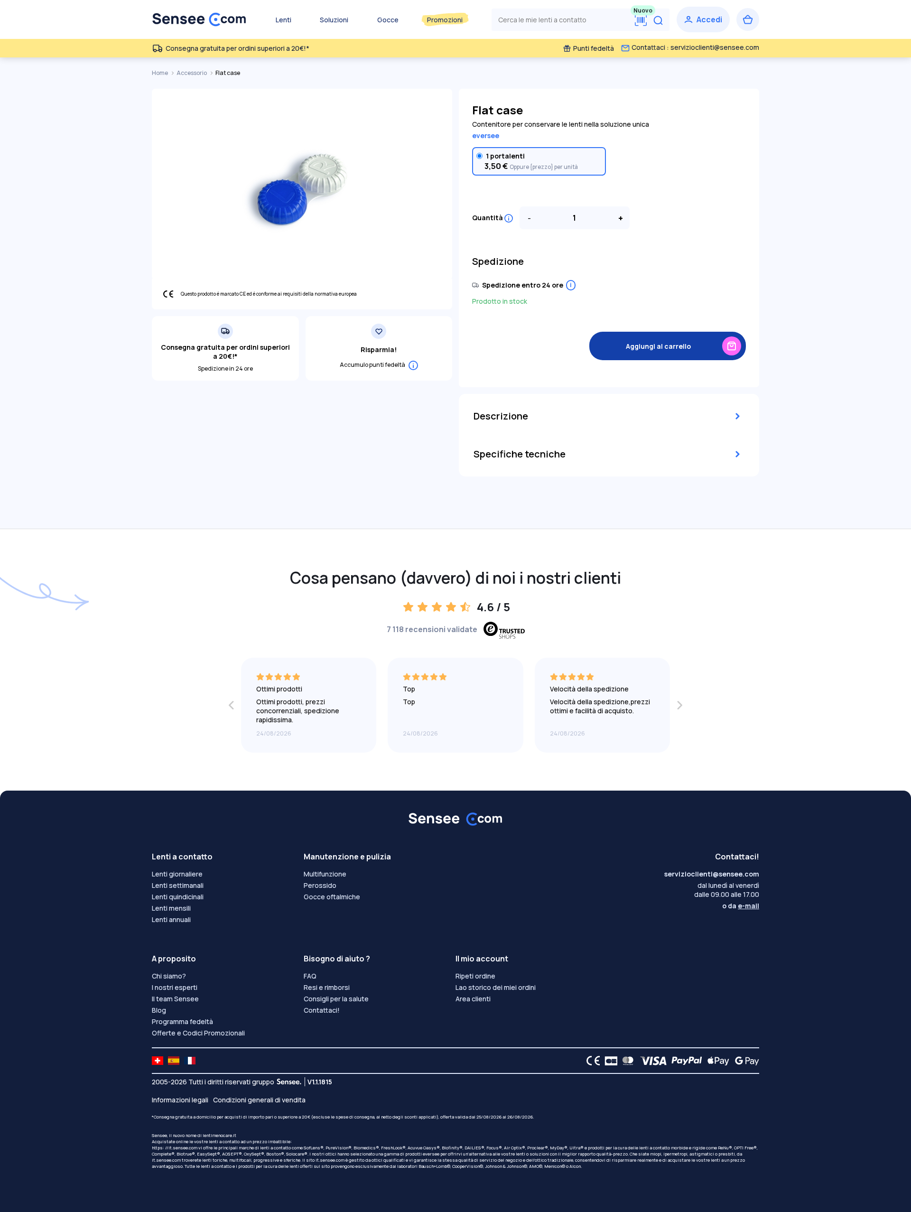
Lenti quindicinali (178, 896)
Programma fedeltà (182, 1021)
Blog (159, 1010)
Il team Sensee (175, 998)
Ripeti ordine (475, 975)
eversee (485, 135)
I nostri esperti (174, 987)
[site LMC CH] (157, 1060)
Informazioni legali (180, 1099)
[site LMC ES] (173, 1060)
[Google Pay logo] (744, 1060)
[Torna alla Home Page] (199, 19)
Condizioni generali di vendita (259, 1099)
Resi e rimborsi (327, 987)
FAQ (310, 975)
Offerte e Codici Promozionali (198, 1032)
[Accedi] (703, 19)
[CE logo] (591, 1060)
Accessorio (192, 73)
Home (160, 73)
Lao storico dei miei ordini (496, 987)
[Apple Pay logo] (715, 1060)
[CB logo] (608, 1060)
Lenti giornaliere (177, 873)
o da (740, 905)
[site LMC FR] (189, 1060)
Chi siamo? (169, 975)
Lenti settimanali (178, 885)
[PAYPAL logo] (685, 1060)
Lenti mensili (171, 908)
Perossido (320, 885)
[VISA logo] (651, 1060)
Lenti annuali (171, 919)
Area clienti (473, 998)
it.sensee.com (166, 1160)
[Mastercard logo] (626, 1060)
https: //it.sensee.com (174, 1148)
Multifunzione (325, 873)
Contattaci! (322, 1010)
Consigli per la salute (336, 998)
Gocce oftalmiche (332, 896)
